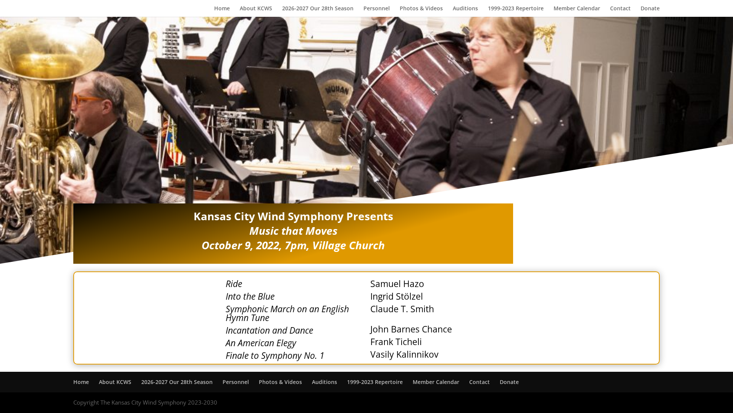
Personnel (376, 9)
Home (222, 9)
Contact (620, 9)
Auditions (465, 9)
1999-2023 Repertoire (516, 9)
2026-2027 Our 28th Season (318, 9)
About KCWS (256, 9)
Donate (650, 9)
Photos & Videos (421, 9)
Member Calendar (577, 9)
